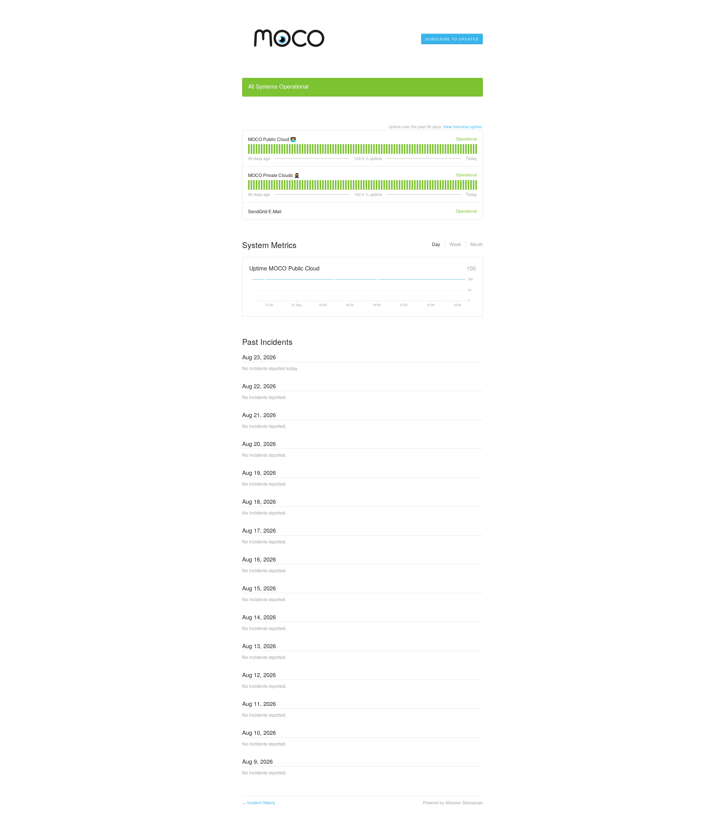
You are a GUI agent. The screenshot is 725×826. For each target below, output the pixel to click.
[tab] (249, 149)
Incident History (258, 802)
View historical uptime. (463, 126)
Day (436, 244)
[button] (452, 39)
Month (476, 244)
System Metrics (269, 244)
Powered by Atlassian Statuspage (453, 802)
